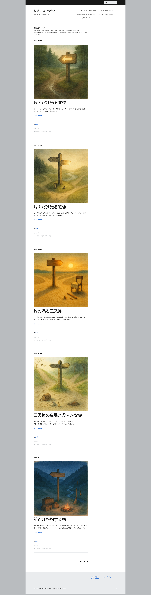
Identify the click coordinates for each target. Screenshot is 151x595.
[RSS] (116, 588)
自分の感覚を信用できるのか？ (85, 14)
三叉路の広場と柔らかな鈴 (58, 415)
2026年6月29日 (38, 249)
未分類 (37, 129)
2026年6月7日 (37, 457)
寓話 (43, 131)
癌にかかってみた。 (106, 10)
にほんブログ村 (95, 579)
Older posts (82, 561)
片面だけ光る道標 (50, 102)
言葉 (50, 131)
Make (40, 588)
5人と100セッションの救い (105, 14)
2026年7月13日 (38, 145)
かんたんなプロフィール (83, 18)
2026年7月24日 (38, 41)
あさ (36, 124)
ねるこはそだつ (44, 10)
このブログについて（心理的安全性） (87, 10)
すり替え (37, 131)
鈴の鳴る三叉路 (48, 311)
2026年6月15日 (38, 353)
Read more (38, 115)
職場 (46, 131)
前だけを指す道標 (50, 519)
